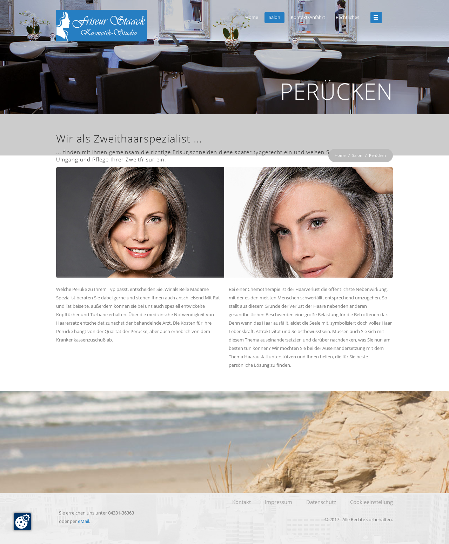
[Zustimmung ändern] (22, 521)
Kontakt (241, 501)
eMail (83, 521)
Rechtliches (347, 17)
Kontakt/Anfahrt (308, 17)
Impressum (278, 501)
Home (251, 17)
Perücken (377, 155)
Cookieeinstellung (371, 501)
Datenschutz (321, 501)
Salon (274, 17)
